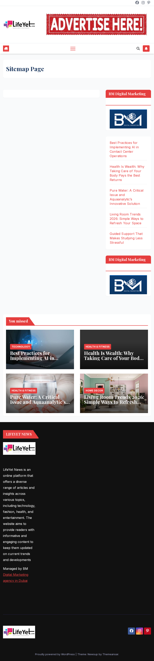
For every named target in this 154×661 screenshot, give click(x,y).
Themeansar (110, 654)
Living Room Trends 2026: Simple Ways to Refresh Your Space (126, 218)
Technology (21, 346)
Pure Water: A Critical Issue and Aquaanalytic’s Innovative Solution (38, 402)
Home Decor (94, 390)
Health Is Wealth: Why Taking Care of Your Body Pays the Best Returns (113, 358)
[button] (138, 48)
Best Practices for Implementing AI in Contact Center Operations (32, 360)
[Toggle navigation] (73, 48)
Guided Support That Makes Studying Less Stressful (126, 238)
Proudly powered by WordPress (55, 654)
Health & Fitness (97, 346)
